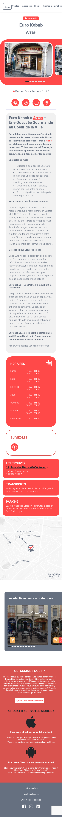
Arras (31, 32)
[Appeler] (15, 102)
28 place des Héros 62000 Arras (26, 467)
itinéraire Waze (13, 474)
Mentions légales (31, 794)
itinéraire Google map (16, 471)
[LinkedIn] (38, 808)
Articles (15, 6)
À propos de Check (31, 6)
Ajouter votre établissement (29, 700)
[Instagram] (31, 808)
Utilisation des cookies (31, 800)
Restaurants (31, 18)
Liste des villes (31, 788)
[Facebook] (14, 447)
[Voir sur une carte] (47, 102)
